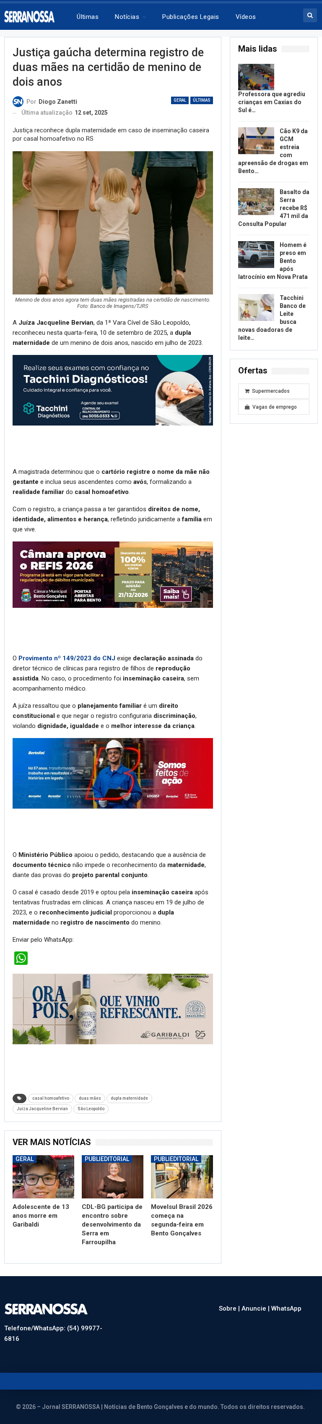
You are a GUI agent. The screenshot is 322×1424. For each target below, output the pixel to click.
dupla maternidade (129, 1098)
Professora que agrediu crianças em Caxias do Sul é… (271, 102)
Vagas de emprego (274, 407)
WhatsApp (286, 1308)
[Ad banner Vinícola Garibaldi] (113, 1008)
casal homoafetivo (50, 1098)
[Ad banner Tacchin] (113, 390)
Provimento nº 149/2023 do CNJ (66, 658)
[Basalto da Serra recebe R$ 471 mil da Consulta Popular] (256, 201)
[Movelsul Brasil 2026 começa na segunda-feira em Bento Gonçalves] (182, 1176)
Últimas (88, 17)
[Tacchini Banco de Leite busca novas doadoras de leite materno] (256, 307)
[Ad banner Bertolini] (113, 773)
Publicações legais (190, 17)
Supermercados (271, 391)
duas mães (90, 1098)
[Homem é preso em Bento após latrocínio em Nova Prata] (256, 254)
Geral (180, 100)
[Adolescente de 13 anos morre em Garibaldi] (43, 1176)
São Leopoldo (91, 1108)
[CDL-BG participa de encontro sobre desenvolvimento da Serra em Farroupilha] (112, 1176)
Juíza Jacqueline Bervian (42, 1108)
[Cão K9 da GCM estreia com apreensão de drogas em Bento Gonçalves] (256, 140)
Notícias (127, 17)
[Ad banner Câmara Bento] (113, 574)
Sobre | (230, 1308)
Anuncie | (256, 1308)
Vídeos (246, 17)
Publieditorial (107, 1159)
